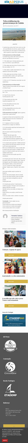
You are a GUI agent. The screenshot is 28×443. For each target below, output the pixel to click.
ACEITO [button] (5, 440)
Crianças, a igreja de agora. (11, 250)
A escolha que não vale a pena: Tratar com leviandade (12, 299)
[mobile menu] (26, 3)
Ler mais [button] (4, 436)
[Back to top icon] (14, 425)
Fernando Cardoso (16, 216)
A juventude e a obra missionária (13, 276)
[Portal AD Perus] (14, 2)
